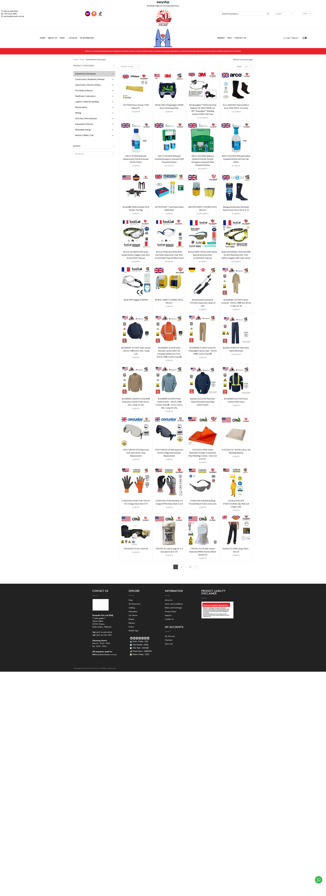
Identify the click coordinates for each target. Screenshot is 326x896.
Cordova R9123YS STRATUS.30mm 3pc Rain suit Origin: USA (236, 503)
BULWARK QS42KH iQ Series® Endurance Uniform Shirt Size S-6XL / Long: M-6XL (136, 401)
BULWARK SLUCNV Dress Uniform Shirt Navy (236, 400)
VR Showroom (87, 38)
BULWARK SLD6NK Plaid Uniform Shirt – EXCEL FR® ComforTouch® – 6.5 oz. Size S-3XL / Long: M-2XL (169, 403)
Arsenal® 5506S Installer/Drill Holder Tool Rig (136, 208)
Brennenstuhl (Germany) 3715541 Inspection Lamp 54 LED (202, 302)
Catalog (73, 38)
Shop (62, 38)
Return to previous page (243, 59)
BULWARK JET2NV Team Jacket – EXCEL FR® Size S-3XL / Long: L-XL (136, 350)
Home (42, 38)
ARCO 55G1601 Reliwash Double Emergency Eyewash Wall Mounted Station (169, 159)
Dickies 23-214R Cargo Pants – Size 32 (236, 550)
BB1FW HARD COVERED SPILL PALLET (202, 208)
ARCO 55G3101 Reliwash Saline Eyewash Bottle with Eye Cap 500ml (236, 159)
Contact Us (240, 38)
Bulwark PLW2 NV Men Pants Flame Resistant (236, 349)
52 (190, 567)
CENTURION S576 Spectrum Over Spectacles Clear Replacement (136, 452)
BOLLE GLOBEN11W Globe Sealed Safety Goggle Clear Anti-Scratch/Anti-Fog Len (136, 255)
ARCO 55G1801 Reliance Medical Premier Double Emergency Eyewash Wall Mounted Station (203, 160)
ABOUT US (52, 38)
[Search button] (268, 14)
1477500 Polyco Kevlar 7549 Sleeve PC (136, 106)
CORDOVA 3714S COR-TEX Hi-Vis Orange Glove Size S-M (135, 502)
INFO (229, 38)
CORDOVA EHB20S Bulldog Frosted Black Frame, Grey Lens (202, 502)
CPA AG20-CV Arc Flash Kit (136, 548)
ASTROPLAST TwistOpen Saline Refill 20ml (169, 208)
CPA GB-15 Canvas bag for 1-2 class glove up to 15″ (169, 550)
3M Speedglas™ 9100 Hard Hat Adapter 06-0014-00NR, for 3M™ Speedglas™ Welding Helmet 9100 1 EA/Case (202, 109)
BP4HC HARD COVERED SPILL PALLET (169, 301)
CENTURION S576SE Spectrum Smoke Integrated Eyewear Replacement (169, 452)
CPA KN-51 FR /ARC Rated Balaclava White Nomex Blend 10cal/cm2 (202, 551)
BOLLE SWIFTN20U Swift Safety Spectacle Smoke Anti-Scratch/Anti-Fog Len (202, 255)
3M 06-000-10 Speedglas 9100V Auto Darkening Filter (169, 106)
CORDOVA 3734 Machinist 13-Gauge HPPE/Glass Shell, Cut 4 (169, 502)
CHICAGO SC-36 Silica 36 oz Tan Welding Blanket (236, 451)
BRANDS (221, 38)
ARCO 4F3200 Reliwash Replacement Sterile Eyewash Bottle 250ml (136, 159)
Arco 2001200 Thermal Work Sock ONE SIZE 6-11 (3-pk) (236, 106)
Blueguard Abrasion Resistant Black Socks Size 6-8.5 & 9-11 (236, 208)
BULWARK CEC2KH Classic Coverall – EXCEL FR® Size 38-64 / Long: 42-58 (236, 302)
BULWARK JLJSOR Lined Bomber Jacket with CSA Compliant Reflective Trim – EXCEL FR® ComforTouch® (169, 352)
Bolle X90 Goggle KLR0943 (136, 299)
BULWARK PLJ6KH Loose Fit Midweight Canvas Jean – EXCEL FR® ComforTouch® (202, 350)
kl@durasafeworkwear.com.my (104, 654)
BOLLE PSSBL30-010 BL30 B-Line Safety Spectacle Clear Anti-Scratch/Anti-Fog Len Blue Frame (169, 255)
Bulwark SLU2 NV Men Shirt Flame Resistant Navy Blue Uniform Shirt (202, 401)
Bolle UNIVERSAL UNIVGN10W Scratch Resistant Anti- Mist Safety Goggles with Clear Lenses (236, 255)
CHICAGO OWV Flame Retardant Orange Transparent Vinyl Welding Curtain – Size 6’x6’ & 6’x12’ (202, 454)
